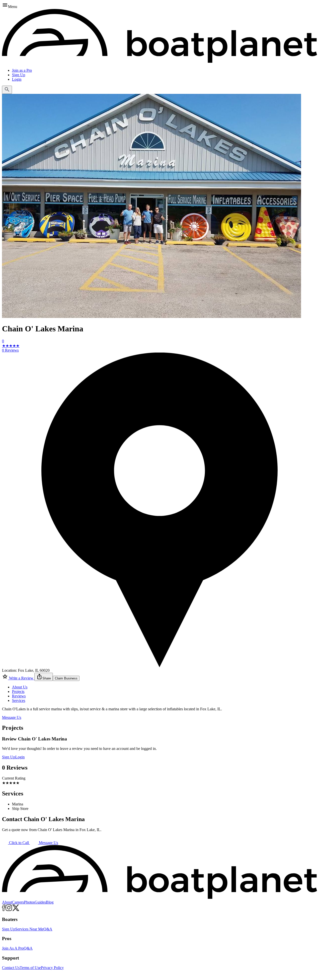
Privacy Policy (52, 968)
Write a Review (21, 678)
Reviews (19, 696)
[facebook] (3, 910)
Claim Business (66, 678)
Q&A (47, 929)
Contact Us (11, 968)
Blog (50, 902)
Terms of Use (30, 968)
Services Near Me (29, 929)
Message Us (11, 717)
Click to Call (19, 843)
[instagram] (8, 910)
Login (16, 79)
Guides (40, 902)
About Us (19, 687)
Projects (18, 691)
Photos (29, 902)
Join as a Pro (22, 70)
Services (18, 700)
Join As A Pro (13, 948)
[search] (7, 90)
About (7, 902)
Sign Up (18, 75)
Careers (18, 902)
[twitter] (15, 910)
